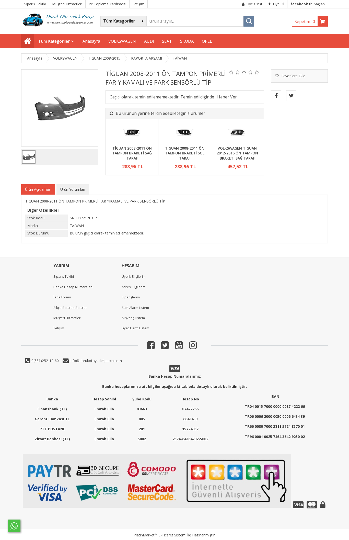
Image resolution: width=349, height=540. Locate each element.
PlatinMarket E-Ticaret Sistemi (160, 535)
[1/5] (231, 72)
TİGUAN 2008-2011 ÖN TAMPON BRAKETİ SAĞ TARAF (132, 153)
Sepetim (305, 21)
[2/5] (234, 72)
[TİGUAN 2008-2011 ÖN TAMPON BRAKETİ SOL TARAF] (184, 133)
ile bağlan (307, 4)
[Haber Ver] (227, 97)
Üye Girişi (254, 4)
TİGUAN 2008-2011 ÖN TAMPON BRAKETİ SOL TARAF (184, 153)
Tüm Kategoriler (54, 41)
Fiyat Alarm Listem (135, 328)
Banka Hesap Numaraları (72, 287)
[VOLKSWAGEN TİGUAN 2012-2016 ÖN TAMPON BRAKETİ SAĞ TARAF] (237, 133)
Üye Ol (278, 4)
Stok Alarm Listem (135, 307)
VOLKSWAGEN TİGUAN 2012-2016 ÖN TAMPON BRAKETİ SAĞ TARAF (237, 153)
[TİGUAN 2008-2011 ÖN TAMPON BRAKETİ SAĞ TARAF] (132, 133)
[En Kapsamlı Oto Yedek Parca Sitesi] (59, 28)
